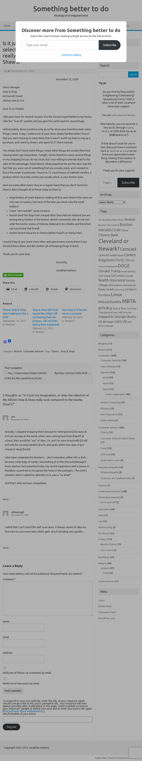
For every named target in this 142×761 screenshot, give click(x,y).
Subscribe (109, 45)
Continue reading (71, 54)
